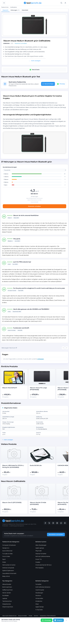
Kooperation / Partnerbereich (48, 615)
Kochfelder (5, 595)
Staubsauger (39, 593)
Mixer (37, 604)
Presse (30, 615)
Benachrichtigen (49, 83)
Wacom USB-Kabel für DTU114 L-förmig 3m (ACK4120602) (13, 466)
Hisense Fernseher (40, 553)
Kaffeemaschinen (7, 590)
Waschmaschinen (7, 607)
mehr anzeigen (36, 60)
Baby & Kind (6, 576)
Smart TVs (38, 559)
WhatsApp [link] (47, 620)
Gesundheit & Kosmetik (9, 573)
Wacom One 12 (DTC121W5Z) (11, 502)
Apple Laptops (39, 548)
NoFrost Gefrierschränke (42, 556)
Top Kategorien (7, 581)
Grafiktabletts (13, 7)
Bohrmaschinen (7, 587)
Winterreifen (39, 598)
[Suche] (61, 3)
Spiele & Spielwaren (8, 570)
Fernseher (38, 584)
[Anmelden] (65, 3)
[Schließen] (66, 620)
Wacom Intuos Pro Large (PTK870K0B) (38, 388)
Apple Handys (39, 607)
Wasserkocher (6, 604)
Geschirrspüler (39, 590)
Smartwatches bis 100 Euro (43, 565)
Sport (4, 559)
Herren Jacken (6, 593)
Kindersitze (38, 601)
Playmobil (38, 551)
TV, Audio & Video (7, 553)
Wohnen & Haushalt (8, 568)
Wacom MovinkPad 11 (9, 388)
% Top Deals (39, 609)
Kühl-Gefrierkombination (42, 587)
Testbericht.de (4, 7)
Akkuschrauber (6, 584)
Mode (4, 562)
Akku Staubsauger (40, 545)
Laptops (4, 598)
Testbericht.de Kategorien (10, 542)
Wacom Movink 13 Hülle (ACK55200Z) (38, 503)
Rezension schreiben (34, 206)
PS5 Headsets (39, 568)
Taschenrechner (7, 601)
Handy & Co (5, 548)
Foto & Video (6, 556)
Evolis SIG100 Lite (36, 465)
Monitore (38, 595)
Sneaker (37, 562)
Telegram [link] (59, 620)
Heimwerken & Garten (8, 565)
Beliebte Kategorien (42, 581)
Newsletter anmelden (56, 534)
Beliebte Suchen (40, 542)
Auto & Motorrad (7, 551)
